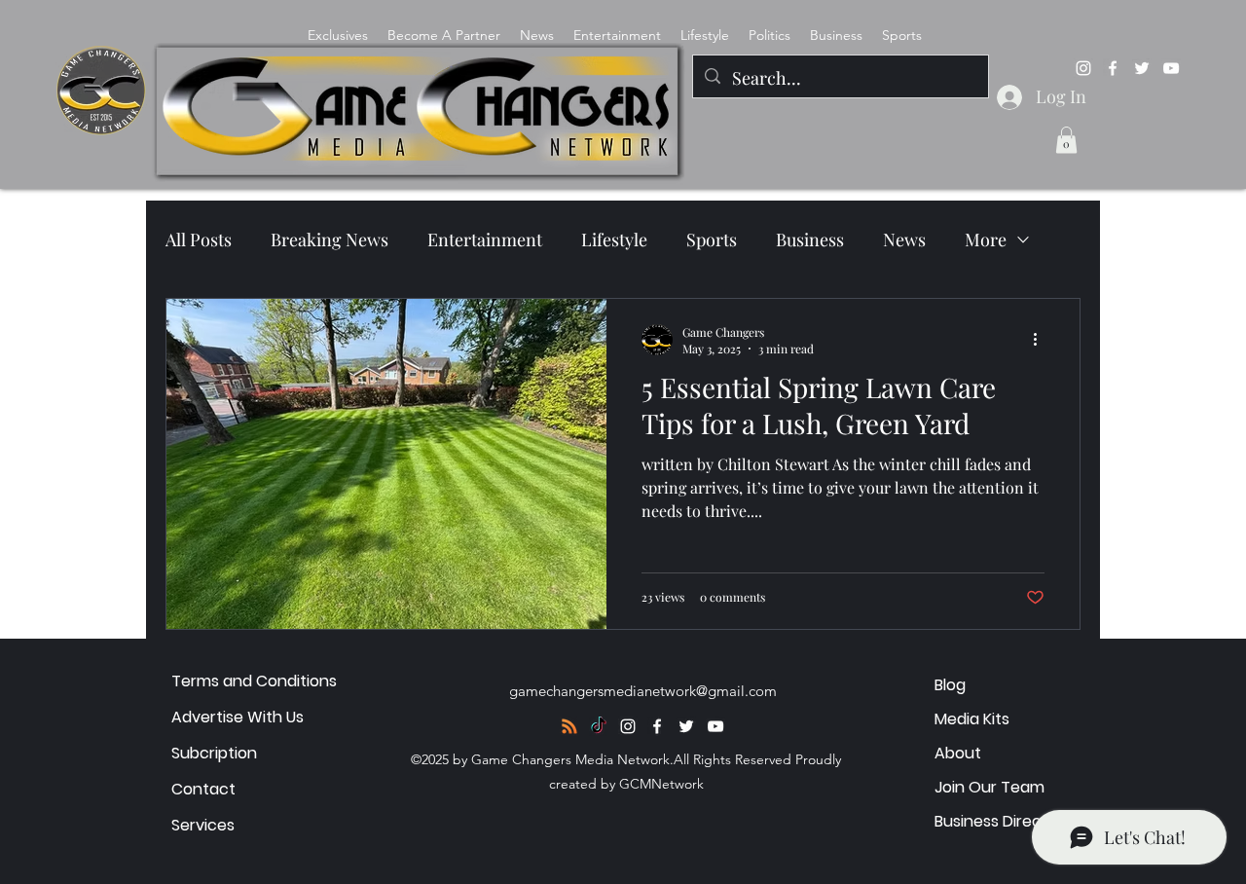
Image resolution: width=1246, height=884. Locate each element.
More (986, 239)
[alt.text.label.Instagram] (1083, 68)
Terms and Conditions (254, 681)
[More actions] (1041, 339)
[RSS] (569, 726)
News (904, 239)
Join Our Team (989, 787)
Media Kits (971, 719)
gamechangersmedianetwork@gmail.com (643, 690)
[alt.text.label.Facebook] (1112, 68)
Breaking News (329, 239)
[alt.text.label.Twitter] (1142, 68)
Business (810, 239)
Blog (950, 685)
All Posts (198, 239)
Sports (711, 239)
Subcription (214, 753)
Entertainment (484, 239)
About (957, 753)
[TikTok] (598, 726)
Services (203, 825)
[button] (1066, 140)
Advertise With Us (237, 717)
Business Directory (1003, 821)
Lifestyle (614, 239)
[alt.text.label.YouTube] (1171, 68)
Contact (203, 789)
